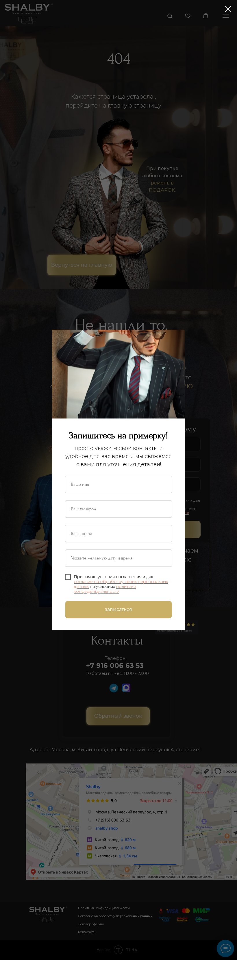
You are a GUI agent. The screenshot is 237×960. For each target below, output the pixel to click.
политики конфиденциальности (105, 589)
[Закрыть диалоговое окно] (228, 9)
